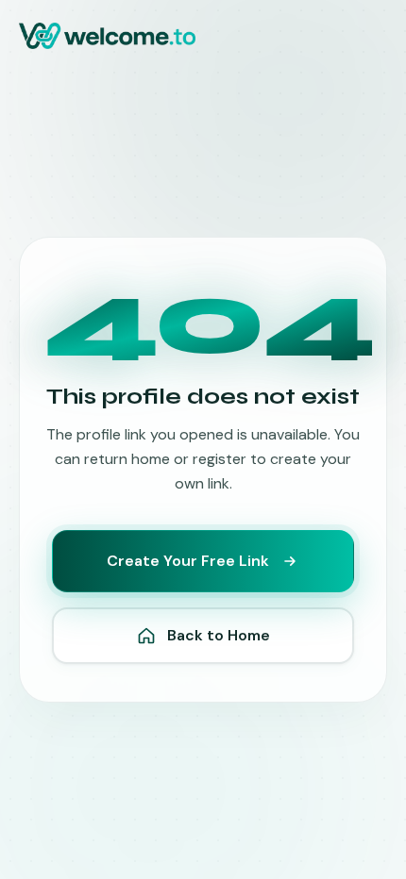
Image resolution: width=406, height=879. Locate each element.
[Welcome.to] (107, 36)
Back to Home (218, 635)
